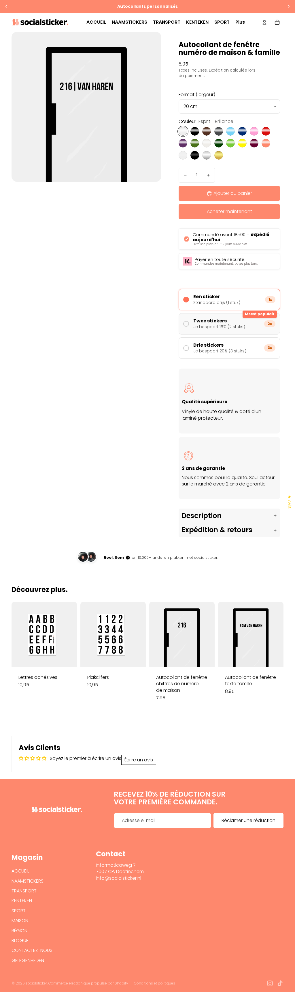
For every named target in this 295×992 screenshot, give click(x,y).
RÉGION (19, 930)
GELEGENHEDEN (28, 960)
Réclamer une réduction (248, 820)
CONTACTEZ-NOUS (32, 950)
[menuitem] (240, 22)
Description (201, 515)
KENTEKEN (22, 900)
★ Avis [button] (289, 502)
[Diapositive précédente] (6, 6)
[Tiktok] (280, 983)
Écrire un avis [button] (138, 759)
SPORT (19, 910)
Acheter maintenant (229, 211)
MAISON (20, 920)
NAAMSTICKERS (28, 881)
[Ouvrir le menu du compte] (264, 22)
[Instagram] (269, 983)
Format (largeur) (197, 94)
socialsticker (36, 983)
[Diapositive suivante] (288, 6)
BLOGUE (20, 940)
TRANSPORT (24, 891)
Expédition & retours (216, 530)
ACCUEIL (20, 871)
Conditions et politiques (154, 983)
